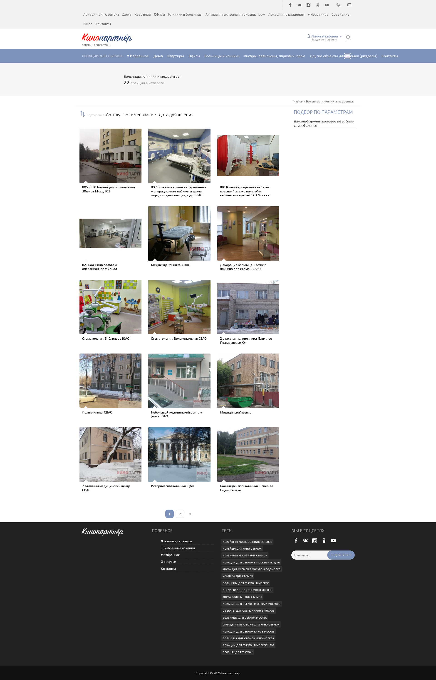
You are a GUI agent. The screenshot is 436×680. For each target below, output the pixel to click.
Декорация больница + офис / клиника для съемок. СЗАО (243, 267)
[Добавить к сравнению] (85, 170)
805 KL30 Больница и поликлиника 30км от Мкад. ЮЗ (108, 189)
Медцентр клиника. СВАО (170, 265)
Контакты (168, 568)
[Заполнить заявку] (85, 132)
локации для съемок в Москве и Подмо (251, 562)
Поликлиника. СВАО (97, 412)
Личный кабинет (325, 36)
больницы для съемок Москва (245, 617)
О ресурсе (168, 561)
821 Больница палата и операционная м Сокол (99, 267)
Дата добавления (176, 114)
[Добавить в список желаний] (85, 157)
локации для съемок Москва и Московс (251, 603)
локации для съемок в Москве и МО (248, 645)
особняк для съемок (238, 652)
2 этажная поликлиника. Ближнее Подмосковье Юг (246, 340)
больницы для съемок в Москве (246, 583)
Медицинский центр (235, 412)
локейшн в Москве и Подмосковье (247, 541)
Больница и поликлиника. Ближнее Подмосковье (246, 488)
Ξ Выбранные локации (178, 548)
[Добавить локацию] (85, 144)
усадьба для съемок (238, 576)
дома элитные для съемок (242, 596)
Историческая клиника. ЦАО (172, 486)
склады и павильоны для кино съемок (251, 624)
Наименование (141, 114)
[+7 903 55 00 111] (338, 5)
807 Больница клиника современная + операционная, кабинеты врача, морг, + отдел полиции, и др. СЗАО (178, 191)
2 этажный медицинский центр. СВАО (106, 488)
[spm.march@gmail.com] (349, 5)
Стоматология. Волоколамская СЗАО (179, 338)
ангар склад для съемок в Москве (247, 589)
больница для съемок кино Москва (248, 638)
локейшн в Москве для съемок (245, 555)
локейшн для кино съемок (242, 548)
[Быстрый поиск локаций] (348, 37)
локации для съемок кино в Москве (249, 631)
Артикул (114, 114)
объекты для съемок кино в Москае (249, 610)
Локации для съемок (176, 541)
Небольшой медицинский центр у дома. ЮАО (176, 414)
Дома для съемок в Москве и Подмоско (251, 569)
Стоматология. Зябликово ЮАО (105, 338)
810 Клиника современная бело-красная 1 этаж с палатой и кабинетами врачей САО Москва (244, 191)
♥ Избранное (170, 555)
